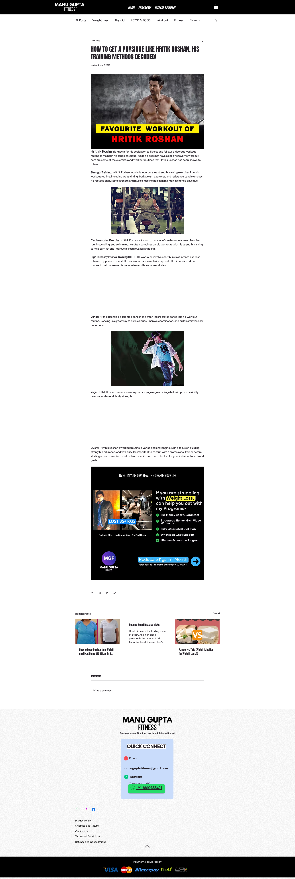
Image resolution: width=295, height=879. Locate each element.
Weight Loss (100, 20)
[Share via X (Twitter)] (99, 592)
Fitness (179, 20)
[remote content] (147, 291)
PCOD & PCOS (141, 20)
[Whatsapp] (77, 809)
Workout (162, 20)
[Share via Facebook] (92, 592)
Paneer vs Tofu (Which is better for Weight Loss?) (196, 652)
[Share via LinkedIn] (107, 592)
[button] (216, 6)
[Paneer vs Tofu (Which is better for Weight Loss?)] (197, 631)
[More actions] (202, 41)
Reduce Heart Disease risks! (144, 625)
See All (216, 613)
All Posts (80, 20)
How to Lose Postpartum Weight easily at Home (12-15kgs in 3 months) (96, 652)
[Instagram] (85, 809)
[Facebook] (93, 809)
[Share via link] (114, 592)
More (193, 20)
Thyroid (120, 20)
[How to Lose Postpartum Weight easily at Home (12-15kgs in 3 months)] (97, 631)
